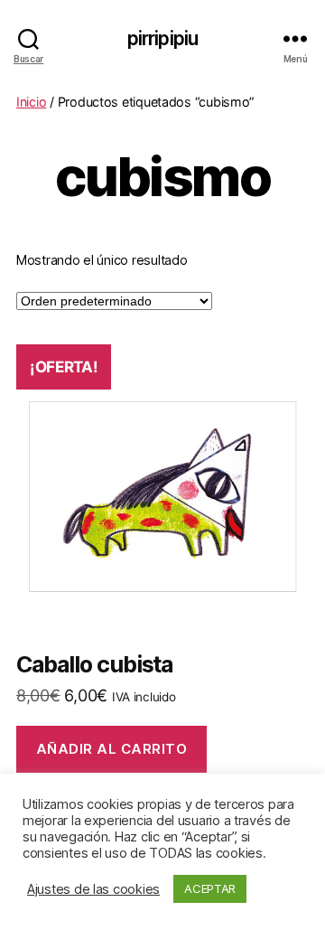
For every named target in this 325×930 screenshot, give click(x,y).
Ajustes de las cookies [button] (93, 889)
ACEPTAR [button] (210, 888)
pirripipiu (162, 38)
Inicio (31, 101)
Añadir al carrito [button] (112, 748)
